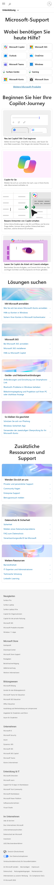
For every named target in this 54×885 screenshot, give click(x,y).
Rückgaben (7, 659)
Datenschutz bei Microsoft (12, 834)
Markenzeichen (37, 871)
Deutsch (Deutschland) (16, 851)
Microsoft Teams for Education (14, 695)
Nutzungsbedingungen (22, 871)
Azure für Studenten (10, 717)
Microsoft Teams (9, 758)
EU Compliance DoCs (37, 876)
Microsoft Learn (8, 780)
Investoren (7, 839)
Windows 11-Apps (9, 632)
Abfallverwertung (9, 668)
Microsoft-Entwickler (10, 776)
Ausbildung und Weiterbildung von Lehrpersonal (20, 708)
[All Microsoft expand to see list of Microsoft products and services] (3, 3)
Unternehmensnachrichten (12, 830)
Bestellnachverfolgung (11, 663)
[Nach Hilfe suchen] (10, 3)
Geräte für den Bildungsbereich (14, 690)
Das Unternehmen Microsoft (13, 825)
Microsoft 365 (8, 623)
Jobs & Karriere (8, 821)
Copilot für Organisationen (12, 614)
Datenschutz (7, 871)
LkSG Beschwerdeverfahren (12, 843)
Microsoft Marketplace (11, 794)
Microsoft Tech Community (12, 789)
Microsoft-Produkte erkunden (13, 627)
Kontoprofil (7, 645)
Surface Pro (7, 600)
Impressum (35, 867)
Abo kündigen (25, 867)
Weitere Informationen (11, 672)
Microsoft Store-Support (11, 654)
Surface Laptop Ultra (10, 609)
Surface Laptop (8, 605)
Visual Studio (8, 807)
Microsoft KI (7, 731)
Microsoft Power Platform (12, 798)
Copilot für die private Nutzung (14, 618)
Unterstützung (9, 10)
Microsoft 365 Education (11, 699)
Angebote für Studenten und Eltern (15, 713)
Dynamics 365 (8, 744)
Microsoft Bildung (9, 686)
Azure (5, 740)
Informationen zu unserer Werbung (15, 876)
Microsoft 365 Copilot (11, 753)
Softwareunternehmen (11, 803)
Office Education (9, 704)
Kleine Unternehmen (10, 762)
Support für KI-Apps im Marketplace (15, 785)
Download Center (9, 650)
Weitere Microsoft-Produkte (27, 86)
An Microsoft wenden (10, 867)
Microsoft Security (9, 735)
